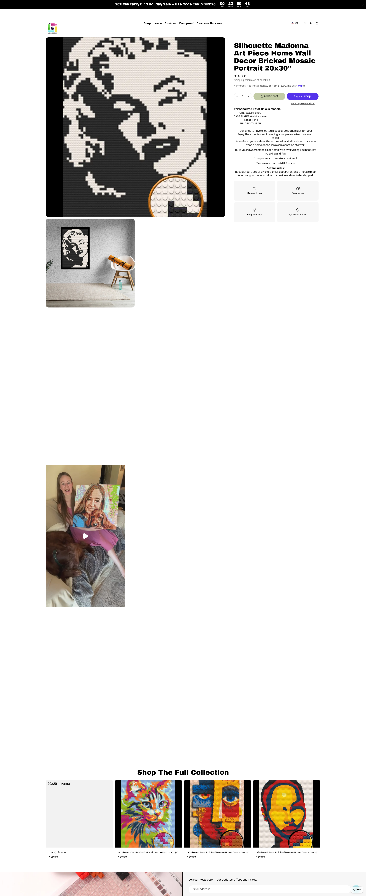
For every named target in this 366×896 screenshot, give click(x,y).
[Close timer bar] (363, 4)
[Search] (305, 23)
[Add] (108, 843)
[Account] (311, 23)
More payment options (303, 103)
